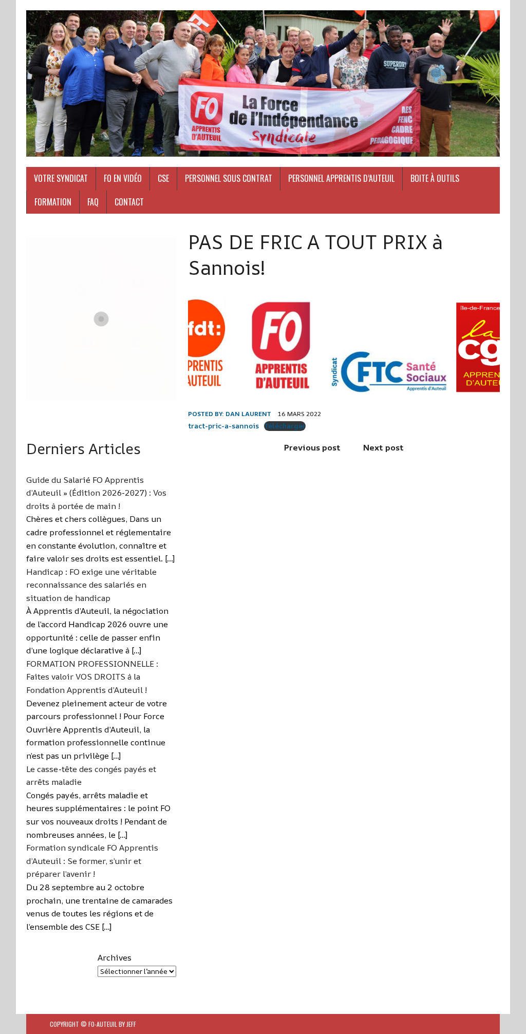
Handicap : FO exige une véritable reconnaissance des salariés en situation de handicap (91, 585)
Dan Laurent (248, 413)
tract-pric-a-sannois (223, 425)
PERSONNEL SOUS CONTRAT (228, 178)
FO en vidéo (123, 178)
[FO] (263, 83)
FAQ (93, 202)
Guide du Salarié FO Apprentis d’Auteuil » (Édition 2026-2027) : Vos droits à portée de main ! (96, 493)
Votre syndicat (61, 178)
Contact (129, 202)
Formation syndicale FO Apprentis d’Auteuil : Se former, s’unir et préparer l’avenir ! (92, 860)
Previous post (312, 447)
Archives (115, 957)
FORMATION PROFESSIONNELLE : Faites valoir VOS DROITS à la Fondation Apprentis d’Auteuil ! (92, 676)
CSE (163, 178)
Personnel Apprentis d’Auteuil (341, 178)
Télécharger (285, 425)
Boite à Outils (434, 178)
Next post (383, 447)
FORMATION (52, 202)
